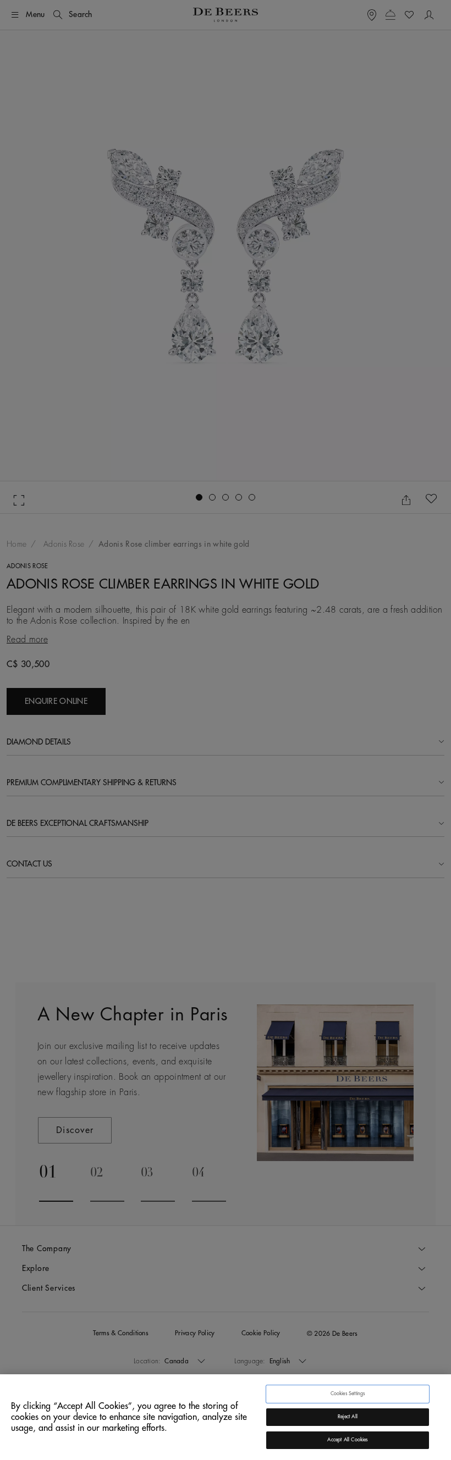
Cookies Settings (348, 1393)
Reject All (348, 1416)
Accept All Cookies (347, 1439)
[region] (225, 1417)
